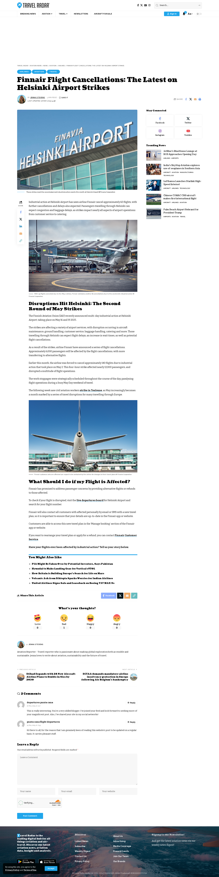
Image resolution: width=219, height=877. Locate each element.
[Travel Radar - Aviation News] (33, 5)
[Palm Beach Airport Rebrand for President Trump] (153, 213)
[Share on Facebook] (186, 99)
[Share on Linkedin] (20, 226)
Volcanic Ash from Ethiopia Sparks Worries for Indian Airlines (72, 578)
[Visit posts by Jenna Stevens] (21, 99)
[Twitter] (188, 120)
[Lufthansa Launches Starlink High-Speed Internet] (153, 185)
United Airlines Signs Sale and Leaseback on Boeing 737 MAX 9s (73, 583)
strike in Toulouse (91, 390)
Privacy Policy (12, 870)
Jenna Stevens (37, 97)
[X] (141, 5)
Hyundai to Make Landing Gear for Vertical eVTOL (63, 568)
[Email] (195, 99)
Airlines (24, 72)
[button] (51, 868)
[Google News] (145, 5)
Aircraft (167, 172)
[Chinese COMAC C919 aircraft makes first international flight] (153, 199)
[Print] (200, 99)
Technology (168, 175)
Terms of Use (30, 870)
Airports (174, 158)
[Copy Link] (20, 240)
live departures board (90, 500)
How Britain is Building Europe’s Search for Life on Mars (68, 573)
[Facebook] (138, 5)
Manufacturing (186, 172)
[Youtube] (188, 133)
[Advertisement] (109, 39)
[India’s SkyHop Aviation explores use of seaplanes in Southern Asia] (153, 169)
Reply (132, 703)
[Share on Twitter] (190, 99)
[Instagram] (149, 5)
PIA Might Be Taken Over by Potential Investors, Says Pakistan (72, 564)
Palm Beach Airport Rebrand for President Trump (181, 211)
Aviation (39, 72)
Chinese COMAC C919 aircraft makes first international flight (179, 197)
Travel (53, 72)
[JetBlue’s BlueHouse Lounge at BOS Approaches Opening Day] (153, 155)
